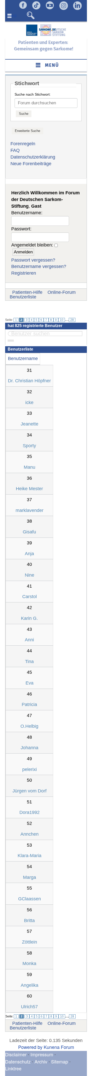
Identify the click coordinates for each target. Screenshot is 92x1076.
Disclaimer (16, 1054)
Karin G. (29, 618)
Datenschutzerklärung (32, 157)
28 (72, 320)
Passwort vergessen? (33, 260)
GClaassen (29, 898)
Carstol (29, 596)
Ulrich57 (29, 1006)
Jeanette (29, 424)
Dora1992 (29, 812)
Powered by (30, 1047)
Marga (29, 877)
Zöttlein (29, 942)
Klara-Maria (29, 855)
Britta (29, 920)
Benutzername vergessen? (38, 266)
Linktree (13, 1068)
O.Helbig (29, 726)
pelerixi (29, 769)
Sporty (29, 445)
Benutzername (23, 358)
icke (29, 402)
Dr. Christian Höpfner (29, 380)
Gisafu (29, 531)
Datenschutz (18, 1061)
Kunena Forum (59, 1047)
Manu (29, 467)
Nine (29, 575)
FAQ (15, 150)
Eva (29, 683)
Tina (29, 661)
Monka (29, 963)
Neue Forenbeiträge (30, 163)
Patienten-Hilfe (27, 292)
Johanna (29, 747)
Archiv (40, 1061)
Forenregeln (22, 143)
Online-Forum (62, 292)
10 (61, 320)
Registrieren (23, 273)
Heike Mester (29, 488)
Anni (29, 639)
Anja (29, 553)
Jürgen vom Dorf (30, 790)
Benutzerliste (23, 296)
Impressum (41, 1054)
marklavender (29, 510)
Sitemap (59, 1061)
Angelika (29, 985)
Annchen (29, 834)
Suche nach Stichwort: (33, 94)
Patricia (29, 704)
